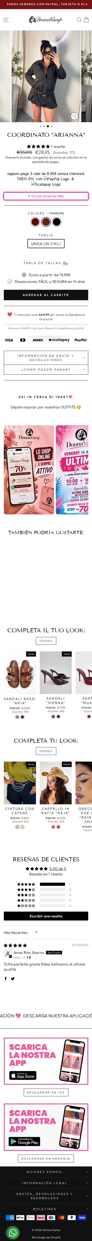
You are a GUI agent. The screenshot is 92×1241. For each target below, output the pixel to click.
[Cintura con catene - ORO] (22, 827)
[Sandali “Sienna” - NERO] (58, 716)
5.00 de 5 (58, 868)
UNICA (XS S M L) (46, 243)
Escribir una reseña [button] (46, 916)
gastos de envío (50, 157)
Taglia (46, 235)
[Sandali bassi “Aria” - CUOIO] (17, 717)
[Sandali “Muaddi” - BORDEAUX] (89, 716)
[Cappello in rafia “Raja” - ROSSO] (58, 827)
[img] (15, 945)
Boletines (45, 1209)
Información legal (44, 1183)
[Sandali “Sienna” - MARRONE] (53, 716)
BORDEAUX (35, 221)
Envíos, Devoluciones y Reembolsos (45, 1196)
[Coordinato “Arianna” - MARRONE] (19, 607)
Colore (46, 213)
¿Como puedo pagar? (46, 369)
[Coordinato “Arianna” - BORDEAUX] (14, 607)
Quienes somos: (45, 1172)
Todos (46, 641)
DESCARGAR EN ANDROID (46, 1158)
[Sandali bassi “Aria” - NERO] (22, 717)
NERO (56, 221)
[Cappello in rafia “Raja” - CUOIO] (53, 827)
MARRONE (46, 221)
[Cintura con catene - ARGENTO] (17, 827)
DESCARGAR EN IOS (46, 1092)
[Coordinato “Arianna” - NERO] (25, 607)
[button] (39, 146)
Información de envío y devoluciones (46, 358)
